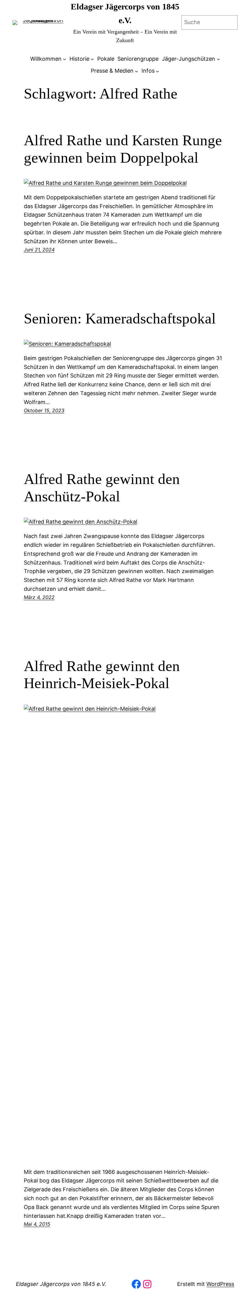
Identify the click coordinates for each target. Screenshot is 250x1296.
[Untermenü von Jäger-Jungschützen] (218, 59)
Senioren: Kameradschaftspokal (120, 318)
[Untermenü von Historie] (92, 59)
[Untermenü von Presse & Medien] (136, 71)
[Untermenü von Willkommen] (64, 59)
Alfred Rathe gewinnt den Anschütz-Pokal (102, 488)
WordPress (220, 1284)
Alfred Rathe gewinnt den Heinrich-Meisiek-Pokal (102, 675)
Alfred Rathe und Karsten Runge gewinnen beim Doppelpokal (123, 149)
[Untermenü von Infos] (157, 71)
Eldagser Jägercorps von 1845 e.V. (61, 1284)
